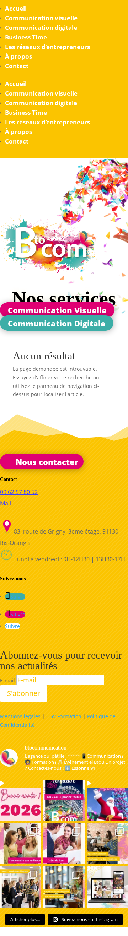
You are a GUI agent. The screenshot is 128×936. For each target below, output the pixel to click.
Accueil (16, 8)
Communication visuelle (41, 18)
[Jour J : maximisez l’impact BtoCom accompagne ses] (20, 887)
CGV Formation (63, 716)
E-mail (7, 680)
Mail (5, 503)
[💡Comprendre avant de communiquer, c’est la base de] (20, 843)
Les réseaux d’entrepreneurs (47, 47)
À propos (18, 56)
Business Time (26, 37)
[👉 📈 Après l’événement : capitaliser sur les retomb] (107, 843)
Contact (16, 66)
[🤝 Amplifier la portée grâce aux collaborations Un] (64, 887)
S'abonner (23, 693)
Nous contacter (47, 461)
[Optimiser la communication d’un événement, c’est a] (107, 887)
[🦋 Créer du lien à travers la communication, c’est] (64, 843)
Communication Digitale (57, 323)
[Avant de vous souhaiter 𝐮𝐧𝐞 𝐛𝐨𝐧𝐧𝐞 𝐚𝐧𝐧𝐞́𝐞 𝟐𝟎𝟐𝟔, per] (20, 800)
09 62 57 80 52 (19, 492)
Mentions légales (20, 716)
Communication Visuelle (57, 309)
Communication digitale (41, 27)
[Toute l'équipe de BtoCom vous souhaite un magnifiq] (107, 800)
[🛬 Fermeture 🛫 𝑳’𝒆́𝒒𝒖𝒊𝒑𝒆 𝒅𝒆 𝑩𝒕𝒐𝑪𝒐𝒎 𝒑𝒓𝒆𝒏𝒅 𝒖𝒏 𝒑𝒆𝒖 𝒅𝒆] (64, 800)
